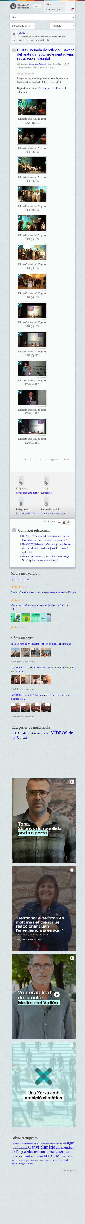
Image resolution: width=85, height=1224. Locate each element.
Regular (22, 73)
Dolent (18, 73)
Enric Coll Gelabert (38, 64)
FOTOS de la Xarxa (27, 513)
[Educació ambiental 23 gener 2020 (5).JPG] (32, 223)
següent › (54, 459)
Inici (14, 33)
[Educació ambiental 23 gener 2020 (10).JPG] (32, 368)
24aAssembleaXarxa (32, 1143)
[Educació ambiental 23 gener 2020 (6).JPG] (32, 252)
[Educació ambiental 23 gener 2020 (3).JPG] (32, 165)
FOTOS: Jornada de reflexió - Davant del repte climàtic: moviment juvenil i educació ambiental (39, 38)
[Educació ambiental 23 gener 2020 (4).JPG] (32, 194)
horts (64, 1156)
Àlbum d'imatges (14, 50)
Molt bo (29, 73)
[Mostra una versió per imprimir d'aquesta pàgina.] (59, 522)
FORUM (52, 1155)
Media (22, 33)
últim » (66, 459)
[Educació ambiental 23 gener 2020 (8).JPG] (32, 310)
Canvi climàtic (41, 1147)
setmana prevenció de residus (31, 1160)
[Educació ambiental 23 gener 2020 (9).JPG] (32, 339)
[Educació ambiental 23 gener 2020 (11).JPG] (32, 397)
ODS (70, 1157)
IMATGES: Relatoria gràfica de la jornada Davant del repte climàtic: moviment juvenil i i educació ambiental (46, 548)
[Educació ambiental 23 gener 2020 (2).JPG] (32, 136)
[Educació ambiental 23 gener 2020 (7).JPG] (32, 281)
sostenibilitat (58, 1160)
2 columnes (44, 88)
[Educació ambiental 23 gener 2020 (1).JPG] (32, 107)
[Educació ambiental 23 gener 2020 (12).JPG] (32, 426)
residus (15, 1160)
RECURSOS (45, 734)
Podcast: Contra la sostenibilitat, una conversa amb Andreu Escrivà (43, 592)
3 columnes (57, 88)
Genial (32, 73)
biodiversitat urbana (20, 1148)
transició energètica (19, 1164)
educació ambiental (40, 1152)
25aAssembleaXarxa (49, 1143)
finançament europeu (27, 1156)
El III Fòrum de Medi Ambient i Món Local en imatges (41, 643)
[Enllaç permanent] (68, 522)
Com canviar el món (20, 579)
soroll (46, 1161)
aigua (70, 1143)
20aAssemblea (17, 1143)
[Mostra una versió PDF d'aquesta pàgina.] (64, 522)
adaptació (62, 1143)
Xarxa (30, 1164)
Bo (25, 73)
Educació (46, 492)
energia (62, 1151)
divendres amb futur (27, 492)
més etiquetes (69, 1170)
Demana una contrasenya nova (72, 9)
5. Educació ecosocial (53, 513)
